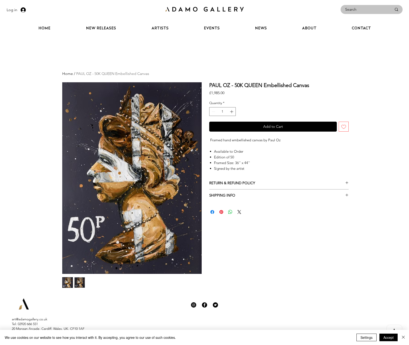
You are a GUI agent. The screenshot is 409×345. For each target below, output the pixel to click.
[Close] (403, 337)
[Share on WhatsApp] (230, 212)
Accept (388, 337)
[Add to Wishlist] (344, 127)
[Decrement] (213, 111)
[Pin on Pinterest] (221, 212)
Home (67, 73)
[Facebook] (204, 305)
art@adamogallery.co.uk (29, 319)
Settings (366, 337)
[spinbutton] (222, 111)
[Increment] (232, 111)
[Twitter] (215, 305)
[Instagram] (193, 305)
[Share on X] (239, 212)
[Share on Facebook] (212, 212)
